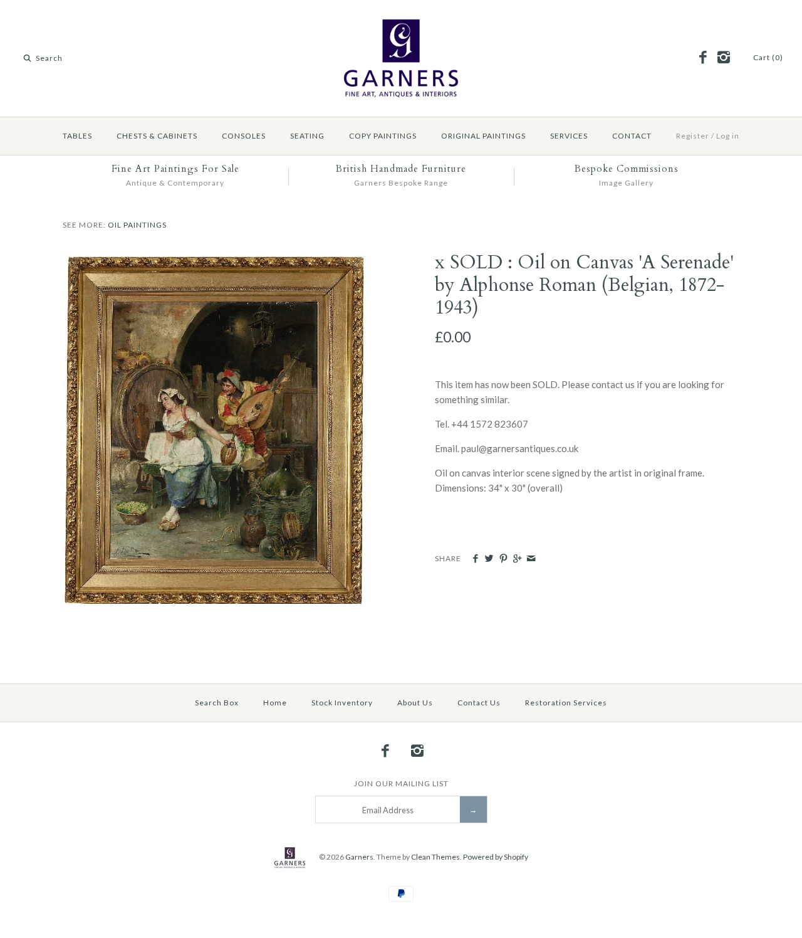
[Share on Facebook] (475, 558)
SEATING (307, 135)
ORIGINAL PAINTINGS (483, 135)
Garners (359, 857)
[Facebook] (703, 57)
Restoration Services (566, 702)
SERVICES (569, 135)
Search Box (217, 702)
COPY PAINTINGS (383, 135)
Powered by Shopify (495, 857)
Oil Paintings (137, 224)
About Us (415, 702)
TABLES (77, 135)
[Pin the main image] (503, 558)
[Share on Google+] (517, 558)
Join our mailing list (401, 783)
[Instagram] (723, 57)
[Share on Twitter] (489, 558)
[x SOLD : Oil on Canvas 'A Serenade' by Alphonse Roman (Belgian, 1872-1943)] (215, 259)
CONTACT (632, 135)
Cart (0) (768, 57)
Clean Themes (435, 857)
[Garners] (401, 20)
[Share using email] (531, 558)
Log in (727, 135)
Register (692, 135)
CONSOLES (244, 135)
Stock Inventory (342, 702)
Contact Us (479, 702)
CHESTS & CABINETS (157, 135)
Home (275, 702)
